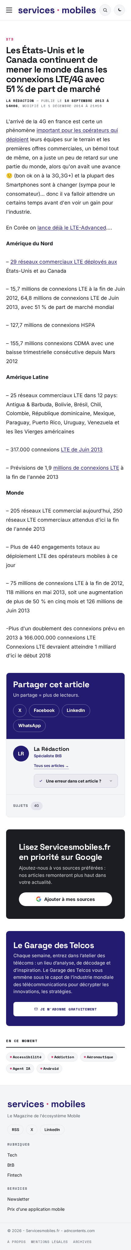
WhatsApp (29, 725)
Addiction (64, 1056)
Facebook (44, 710)
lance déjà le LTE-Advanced (71, 228)
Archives (82, 1241)
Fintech (14, 1175)
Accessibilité (27, 1056)
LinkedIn (76, 710)
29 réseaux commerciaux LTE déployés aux (63, 262)
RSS (15, 1129)
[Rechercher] (105, 10)
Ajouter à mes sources (69, 899)
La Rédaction (20, 100)
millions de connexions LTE (86, 468)
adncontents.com (79, 1230)
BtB (10, 39)
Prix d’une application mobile (36, 1209)
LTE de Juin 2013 (82, 449)
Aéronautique (100, 1056)
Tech (12, 1154)
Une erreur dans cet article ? (73, 781)
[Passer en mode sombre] (119, 10)
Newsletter (18, 1199)
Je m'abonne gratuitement (68, 1009)
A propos (16, 1241)
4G (36, 806)
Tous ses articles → (51, 765)
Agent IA (21, 1068)
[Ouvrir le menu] (10, 10)
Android (51, 1068)
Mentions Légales (49, 1241)
